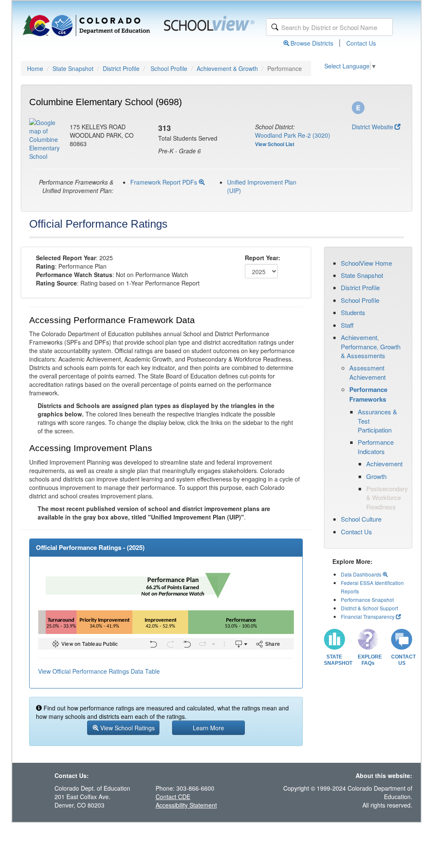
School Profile (169, 68)
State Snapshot (72, 68)
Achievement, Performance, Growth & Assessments (370, 346)
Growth (376, 476)
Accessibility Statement (186, 805)
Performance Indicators (376, 446)
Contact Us (361, 43)
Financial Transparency (368, 616)
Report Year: (262, 257)
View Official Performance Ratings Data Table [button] (99, 671)
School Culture (361, 518)
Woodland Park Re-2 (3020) (292, 135)
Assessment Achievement (367, 372)
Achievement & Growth (227, 68)
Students (353, 312)
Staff (347, 325)
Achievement (384, 463)
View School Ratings (127, 728)
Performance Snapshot (367, 599)
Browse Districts (311, 43)
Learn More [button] (208, 728)
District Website (372, 126)
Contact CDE (173, 796)
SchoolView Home (366, 262)
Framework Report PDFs (164, 182)
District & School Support (369, 608)
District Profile (121, 68)
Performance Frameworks (368, 394)
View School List (274, 144)
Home (35, 68)
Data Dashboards (362, 574)
